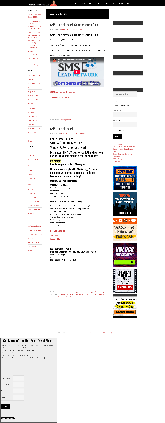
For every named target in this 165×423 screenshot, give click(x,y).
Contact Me (55, 239)
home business (33, 205)
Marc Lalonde (33, 214)
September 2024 (34, 83)
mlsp (30, 222)
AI (29, 151)
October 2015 (33, 124)
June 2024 (31, 87)
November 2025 (34, 75)
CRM (30, 185)
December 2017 (33, 116)
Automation (32, 166)
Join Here (54, 235)
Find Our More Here (58, 230)
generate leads (33, 201)
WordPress (103, 333)
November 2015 (33, 120)
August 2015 (32, 133)
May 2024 (31, 92)
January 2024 (33, 96)
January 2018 (32, 112)
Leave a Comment (79, 29)
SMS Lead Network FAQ (60, 97)
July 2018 (31, 104)
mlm (29, 218)
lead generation (34, 209)
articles (31, 155)
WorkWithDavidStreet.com (43, 3)
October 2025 (33, 79)
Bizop (62, 292)
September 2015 (34, 129)
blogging (31, 174)
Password (116, 120)
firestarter (32, 197)
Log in (111, 333)
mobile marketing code (82, 294)
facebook (31, 193)
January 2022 (33, 100)
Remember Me (119, 130)
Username (117, 110)
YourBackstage (33, 65)
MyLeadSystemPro (35, 230)
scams (30, 238)
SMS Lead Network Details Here (63, 92)
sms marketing (55, 297)
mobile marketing (70, 292)
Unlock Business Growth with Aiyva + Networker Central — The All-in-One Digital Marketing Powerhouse (34, 40)
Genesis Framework (91, 333)
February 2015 (33, 137)
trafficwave (32, 247)
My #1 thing (117, 144)
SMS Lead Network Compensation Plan (74, 24)
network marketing (85, 292)
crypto (30, 189)
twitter (30, 251)
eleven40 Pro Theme (73, 333)
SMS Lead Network (61, 128)
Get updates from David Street (124, 146)
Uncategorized (65, 120)
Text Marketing (67, 297)
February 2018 (33, 108)
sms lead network (98, 294)
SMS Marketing (98, 292)
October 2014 (33, 141)
